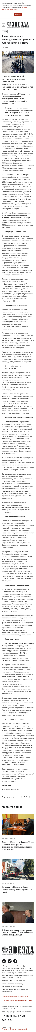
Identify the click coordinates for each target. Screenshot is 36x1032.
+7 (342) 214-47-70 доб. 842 (13, 1018)
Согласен (18, 14)
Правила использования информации (15, 996)
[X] (27, 797)
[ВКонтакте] (18, 797)
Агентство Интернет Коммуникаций (14, 1029)
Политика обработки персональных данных (17, 1000)
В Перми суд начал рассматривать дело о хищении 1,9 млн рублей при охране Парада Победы (17, 932)
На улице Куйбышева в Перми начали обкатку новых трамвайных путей (17, 890)
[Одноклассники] (21, 797)
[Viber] (29, 797)
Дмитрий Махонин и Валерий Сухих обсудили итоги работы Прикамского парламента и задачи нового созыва (18, 846)
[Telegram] (24, 797)
